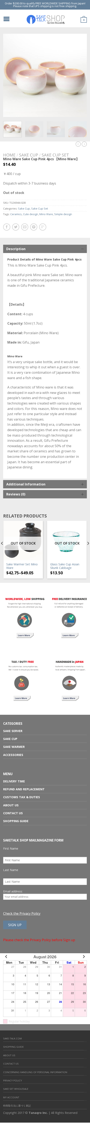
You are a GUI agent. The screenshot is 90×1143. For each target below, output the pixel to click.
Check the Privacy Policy (21, 913)
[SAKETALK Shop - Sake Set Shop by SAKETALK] (46, 18)
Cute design (30, 214)
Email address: (13, 891)
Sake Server (12, 731)
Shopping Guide (15, 821)
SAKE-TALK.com (12, 1038)
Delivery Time (14, 781)
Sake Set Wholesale (15, 1088)
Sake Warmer (14, 747)
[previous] (2, 552)
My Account (11, 1097)
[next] (86, 129)
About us (11, 805)
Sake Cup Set (55, 155)
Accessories (13, 755)
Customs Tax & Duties (21, 797)
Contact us (13, 813)
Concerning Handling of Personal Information (35, 1072)
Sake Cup (28, 155)
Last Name (10, 870)
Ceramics (16, 214)
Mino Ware (46, 214)
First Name (10, 848)
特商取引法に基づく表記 (17, 1105)
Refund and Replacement (24, 789)
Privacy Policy (12, 1080)
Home (9, 155)
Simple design (63, 214)
